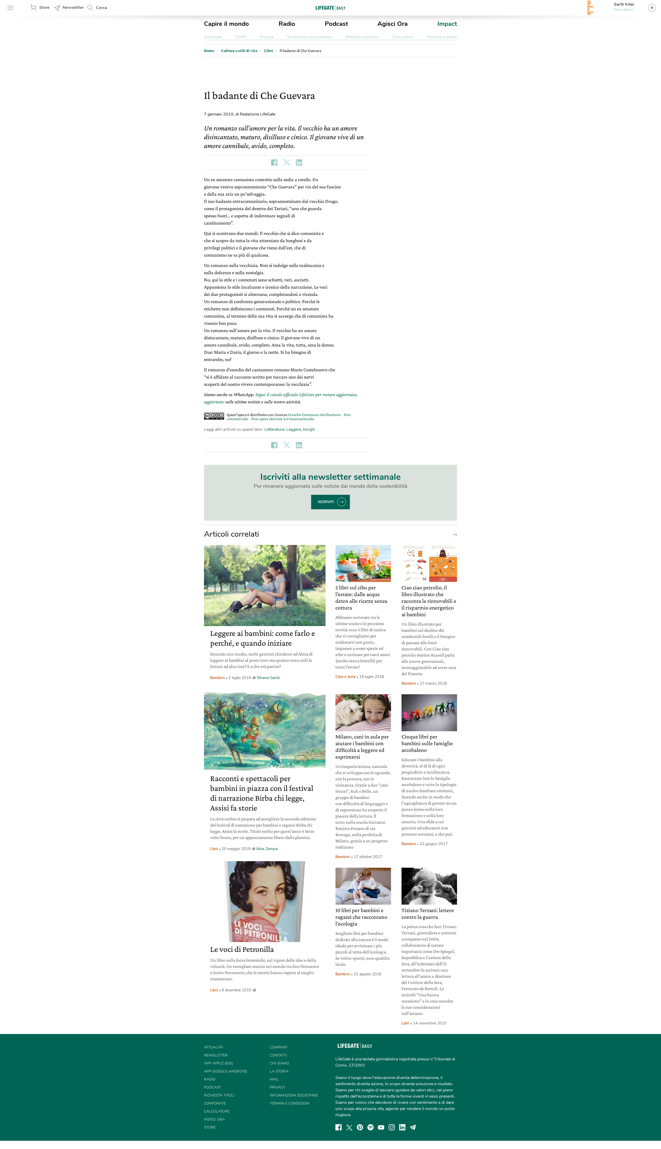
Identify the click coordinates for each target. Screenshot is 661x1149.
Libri (214, 848)
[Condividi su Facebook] (274, 162)
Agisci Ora (392, 24)
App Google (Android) (225, 1071)
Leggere (293, 429)
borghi (309, 429)
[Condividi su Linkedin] (299, 162)
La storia (279, 1071)
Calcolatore (217, 1111)
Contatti (278, 1055)
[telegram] (413, 1127)
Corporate (215, 1103)
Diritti (241, 37)
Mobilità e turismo (361, 37)
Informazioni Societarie (294, 1095)
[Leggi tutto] (453, 534)
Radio (287, 24)
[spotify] (370, 1127)
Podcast (336, 24)
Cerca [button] (101, 8)
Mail (274, 1079)
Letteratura (274, 429)
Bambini (217, 677)
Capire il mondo (226, 24)
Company (278, 1047)
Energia (266, 37)
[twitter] (349, 1127)
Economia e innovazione (309, 37)
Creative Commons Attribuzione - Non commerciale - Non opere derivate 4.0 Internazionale (289, 416)
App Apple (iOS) (218, 1063)
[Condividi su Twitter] (287, 162)
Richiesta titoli (219, 1095)
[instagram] (392, 1127)
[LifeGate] (330, 7)
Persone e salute (442, 37)
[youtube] (381, 1127)
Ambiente (213, 37)
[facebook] (338, 1127)
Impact (447, 24)
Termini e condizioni (289, 1103)
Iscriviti (326, 501)
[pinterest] (360, 1127)
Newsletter (73, 7)
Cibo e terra (402, 37)
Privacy (277, 1087)
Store (44, 7)
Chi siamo (279, 1063)
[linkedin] (402, 1127)
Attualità (213, 1047)
